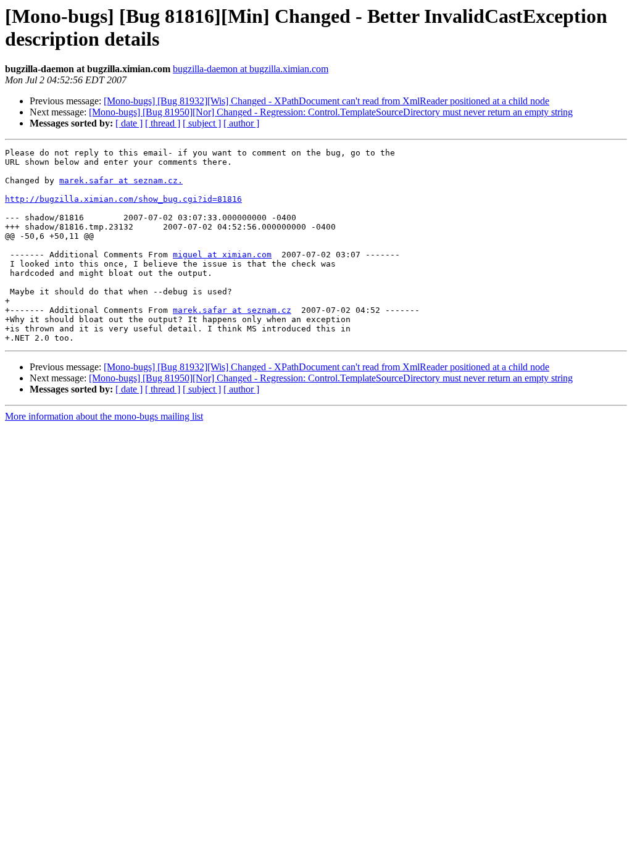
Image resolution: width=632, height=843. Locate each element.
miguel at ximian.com (222, 254)
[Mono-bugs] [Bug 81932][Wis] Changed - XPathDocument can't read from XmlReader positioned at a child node (326, 101)
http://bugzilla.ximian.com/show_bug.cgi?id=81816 (123, 199)
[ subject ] (202, 123)
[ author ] (241, 123)
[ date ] (129, 123)
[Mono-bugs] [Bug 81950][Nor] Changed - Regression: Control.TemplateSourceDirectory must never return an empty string (331, 112)
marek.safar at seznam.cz (232, 310)
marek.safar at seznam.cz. (121, 180)
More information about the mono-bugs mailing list (104, 416)
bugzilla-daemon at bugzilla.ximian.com (250, 69)
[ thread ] (162, 123)
